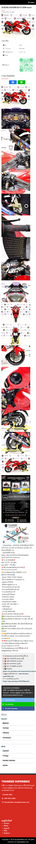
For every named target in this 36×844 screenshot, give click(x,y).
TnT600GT (7, 737)
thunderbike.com (20, 839)
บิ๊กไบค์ (6, 826)
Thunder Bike (7, 794)
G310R (5, 765)
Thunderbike (9, 704)
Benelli (4, 719)
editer (13, 12)
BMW (3, 746)
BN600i (6, 723)
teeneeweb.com (23, 842)
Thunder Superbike (11, 709)
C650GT (6, 750)
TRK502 (6, 732)
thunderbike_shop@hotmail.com (16, 802)
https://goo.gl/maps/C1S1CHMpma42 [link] (16, 681)
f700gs (6, 755)
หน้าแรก (6, 823)
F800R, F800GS (9, 760)
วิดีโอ (5, 830)
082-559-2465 (9, 700)
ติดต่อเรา (7, 833)
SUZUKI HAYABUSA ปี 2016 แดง (16, 7)
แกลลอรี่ (6, 828)
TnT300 (6, 728)
